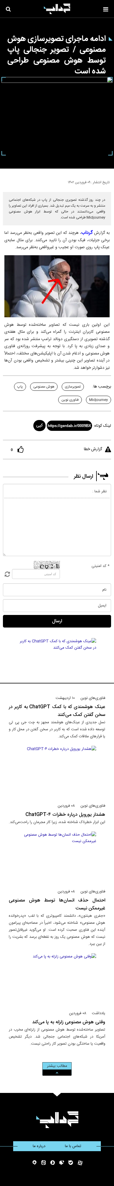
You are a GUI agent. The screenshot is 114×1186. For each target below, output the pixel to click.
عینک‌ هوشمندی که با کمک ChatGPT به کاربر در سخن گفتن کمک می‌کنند (57, 711)
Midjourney (98, 400)
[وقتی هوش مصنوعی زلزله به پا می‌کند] (57, 979)
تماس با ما (73, 1146)
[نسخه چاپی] (6, 181)
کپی (39, 425)
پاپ (20, 387)
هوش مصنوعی (43, 387)
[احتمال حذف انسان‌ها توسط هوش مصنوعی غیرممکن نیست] (57, 858)
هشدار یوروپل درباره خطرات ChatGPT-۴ (65, 815)
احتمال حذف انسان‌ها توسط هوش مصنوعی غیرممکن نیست (57, 904)
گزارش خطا (93, 449)
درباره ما (39, 1146)
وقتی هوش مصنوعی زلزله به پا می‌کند (68, 1022)
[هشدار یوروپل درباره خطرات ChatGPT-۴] (57, 772)
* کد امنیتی (100, 566)
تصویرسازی (73, 387)
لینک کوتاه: (102, 425)
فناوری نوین (70, 400)
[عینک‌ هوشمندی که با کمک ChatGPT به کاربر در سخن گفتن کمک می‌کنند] (57, 664)
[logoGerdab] (57, 1119)
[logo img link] (57, 9)
